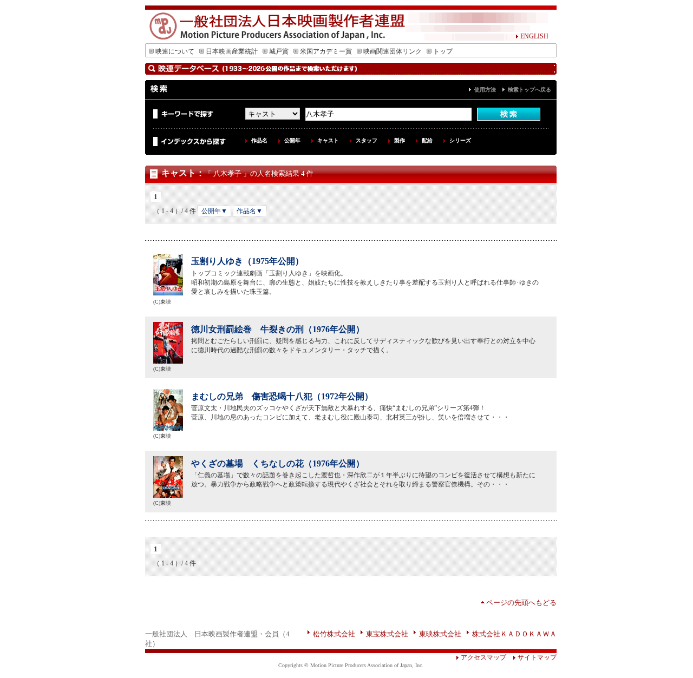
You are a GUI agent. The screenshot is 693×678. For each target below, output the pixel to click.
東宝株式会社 (387, 634)
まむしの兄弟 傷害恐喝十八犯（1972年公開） (282, 396)
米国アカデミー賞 (326, 51)
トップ (443, 51)
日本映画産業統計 (232, 51)
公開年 (292, 140)
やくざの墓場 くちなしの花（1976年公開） (277, 463)
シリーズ (460, 140)
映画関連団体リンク (392, 51)
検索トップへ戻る (529, 90)
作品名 (259, 140)
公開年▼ (214, 211)
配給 (427, 140)
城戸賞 (279, 51)
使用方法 (485, 90)
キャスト (328, 140)
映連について (174, 51)
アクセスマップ (483, 657)
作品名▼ (250, 211)
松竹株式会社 (334, 634)
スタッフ (366, 140)
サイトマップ (537, 657)
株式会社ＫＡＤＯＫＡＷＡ (514, 634)
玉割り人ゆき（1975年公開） (247, 261)
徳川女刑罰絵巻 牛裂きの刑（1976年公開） (277, 329)
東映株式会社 (440, 634)
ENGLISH (534, 36)
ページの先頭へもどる (521, 602)
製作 (399, 140)
